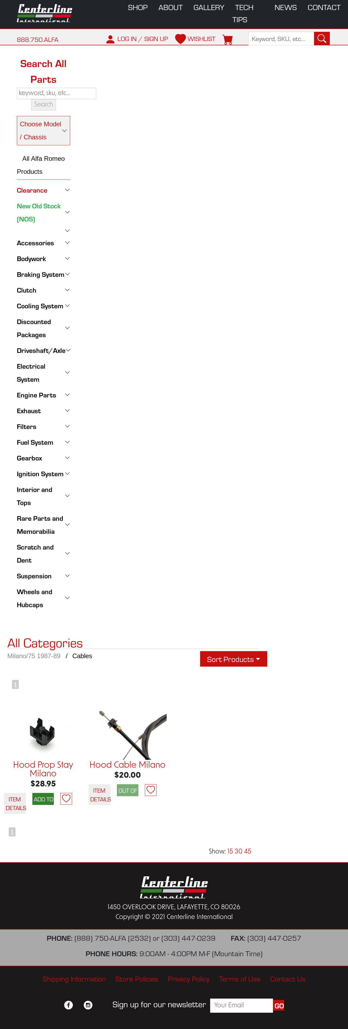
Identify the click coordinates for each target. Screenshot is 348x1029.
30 (239, 852)
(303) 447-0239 (188, 938)
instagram (88, 1005)
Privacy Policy (188, 978)
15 (230, 852)
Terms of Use (239, 978)
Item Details (16, 803)
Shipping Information (74, 978)
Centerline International (46, 13)
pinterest (98, 1005)
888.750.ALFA (37, 39)
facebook (68, 1005)
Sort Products (230, 659)
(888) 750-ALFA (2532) (112, 938)
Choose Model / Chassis (40, 130)
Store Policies (137, 978)
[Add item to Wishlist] (66, 799)
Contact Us (288, 978)
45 (247, 852)
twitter (78, 1005)
